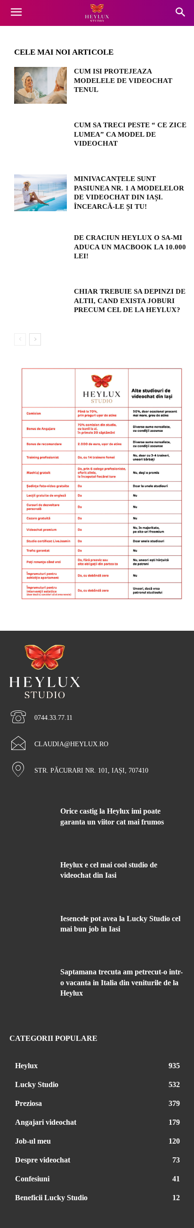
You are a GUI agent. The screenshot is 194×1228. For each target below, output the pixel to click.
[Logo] (96, 13)
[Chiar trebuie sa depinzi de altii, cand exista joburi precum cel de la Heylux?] (40, 305)
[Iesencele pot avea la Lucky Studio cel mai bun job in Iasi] (31, 932)
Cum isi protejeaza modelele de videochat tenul (123, 80)
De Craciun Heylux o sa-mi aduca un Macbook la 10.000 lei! (130, 247)
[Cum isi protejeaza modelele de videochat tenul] (40, 85)
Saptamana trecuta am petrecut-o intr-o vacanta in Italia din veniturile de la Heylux (121, 982)
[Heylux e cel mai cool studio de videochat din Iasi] (31, 878)
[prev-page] (20, 339)
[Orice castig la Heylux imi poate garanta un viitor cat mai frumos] (31, 824)
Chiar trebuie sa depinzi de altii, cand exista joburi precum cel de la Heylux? (130, 300)
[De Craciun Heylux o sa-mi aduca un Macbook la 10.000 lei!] (40, 251)
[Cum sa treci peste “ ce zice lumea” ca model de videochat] (40, 139)
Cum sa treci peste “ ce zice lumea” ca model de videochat (130, 134)
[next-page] (35, 339)
